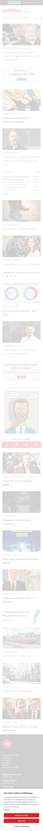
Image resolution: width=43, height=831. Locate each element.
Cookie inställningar (21, 826)
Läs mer (6, 810)
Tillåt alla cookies (21, 815)
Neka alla (21, 821)
